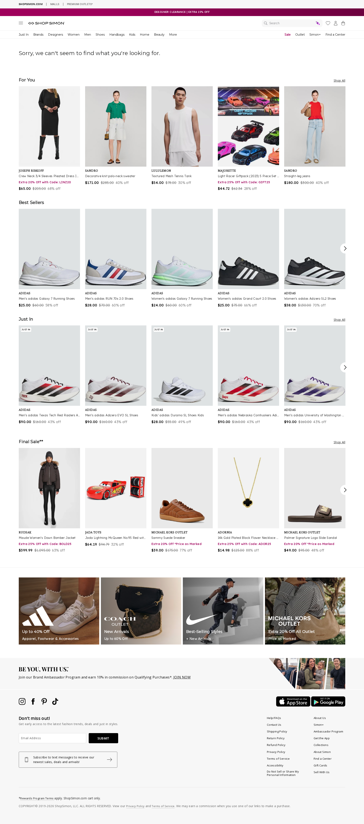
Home (144, 34)
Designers (55, 34)
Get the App (322, 738)
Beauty (159, 34)
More (173, 34)
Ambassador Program (328, 731)
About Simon (322, 752)
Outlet (300, 34)
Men (87, 34)
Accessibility (275, 765)
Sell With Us (322, 772)
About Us (320, 718)
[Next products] (345, 248)
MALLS (54, 4)
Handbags (116, 34)
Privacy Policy (276, 752)
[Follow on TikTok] (55, 703)
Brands (38, 34)
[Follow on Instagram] (22, 703)
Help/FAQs (274, 718)
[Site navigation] (21, 24)
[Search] (292, 23)
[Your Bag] (343, 24)
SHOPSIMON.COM (31, 4)
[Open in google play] (328, 705)
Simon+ (315, 34)
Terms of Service (278, 759)
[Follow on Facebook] (33, 703)
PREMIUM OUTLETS (80, 4)
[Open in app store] (293, 705)
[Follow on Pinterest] (44, 703)
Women (74, 34)
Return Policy (276, 738)
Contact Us (274, 725)
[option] (49, 138)
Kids (132, 34)
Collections (321, 745)
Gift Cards (320, 765)
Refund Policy (276, 745)
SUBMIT (103, 738)
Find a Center (335, 34)
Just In (24, 34)
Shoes (100, 34)
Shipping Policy (277, 731)
